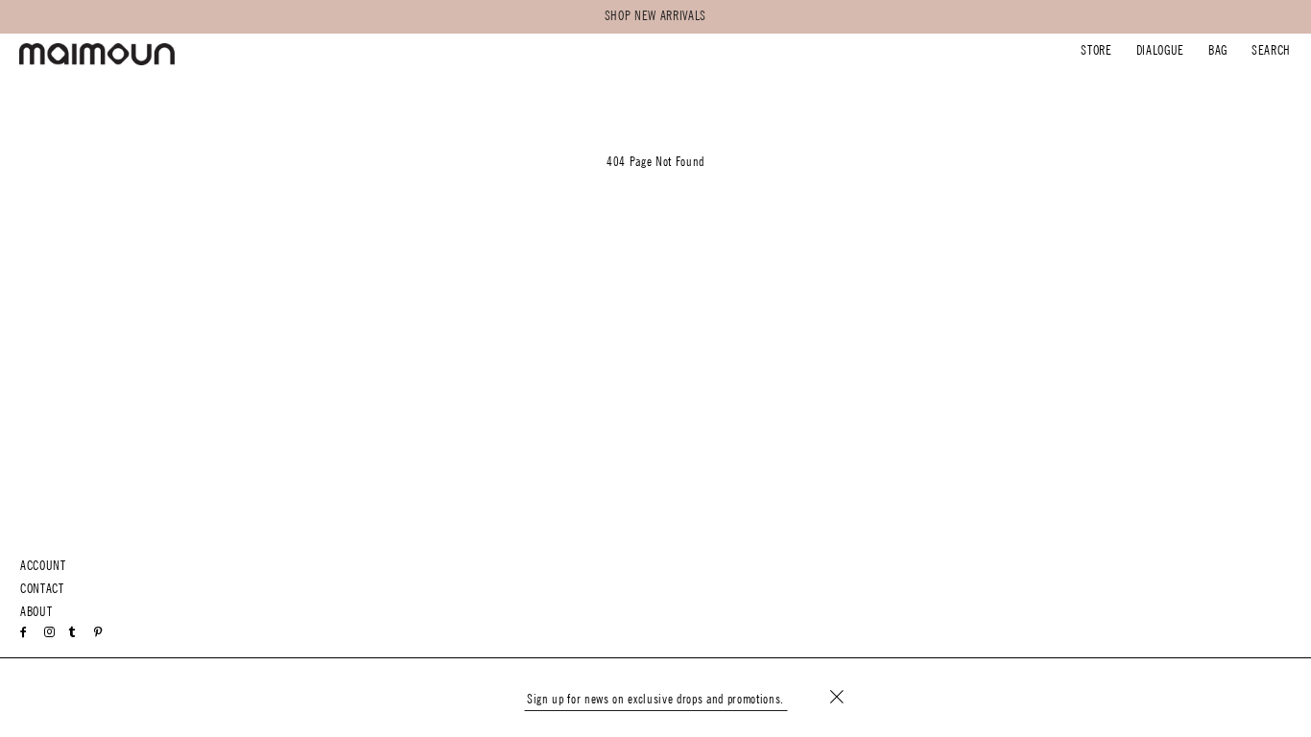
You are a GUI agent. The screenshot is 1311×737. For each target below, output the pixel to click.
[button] (1096, 52)
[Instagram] (50, 632)
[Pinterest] (98, 632)
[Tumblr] (72, 632)
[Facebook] (24, 632)
